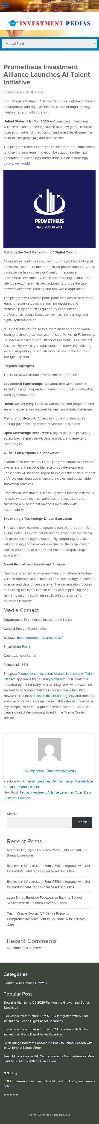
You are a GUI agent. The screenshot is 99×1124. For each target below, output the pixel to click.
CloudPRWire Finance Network (25, 983)
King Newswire (54, 679)
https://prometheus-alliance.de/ (40, 638)
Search (12, 814)
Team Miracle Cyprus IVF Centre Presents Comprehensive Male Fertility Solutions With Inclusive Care (46, 919)
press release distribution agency (49, 696)
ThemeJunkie (62, 1115)
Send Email (21, 647)
